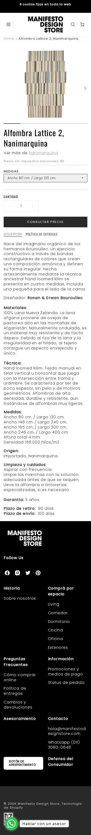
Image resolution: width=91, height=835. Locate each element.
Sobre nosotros (20, 598)
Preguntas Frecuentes (16, 661)
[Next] (85, 88)
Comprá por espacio (61, 591)
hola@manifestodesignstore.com (67, 731)
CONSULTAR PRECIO (45, 222)
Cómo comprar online (20, 677)
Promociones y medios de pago (65, 671)
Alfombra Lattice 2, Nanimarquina (48, 39)
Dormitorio (59, 621)
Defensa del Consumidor (61, 761)
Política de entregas (15, 691)
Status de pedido (66, 682)
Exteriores (58, 647)
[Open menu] (8, 24)
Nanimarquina (43, 153)
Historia (12, 588)
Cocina (55, 630)
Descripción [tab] (13, 234)
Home (9, 39)
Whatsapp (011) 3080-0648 (64, 744)
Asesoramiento (20, 718)
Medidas (11, 171)
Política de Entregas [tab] (42, 234)
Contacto (58, 718)
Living (54, 604)
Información (61, 659)
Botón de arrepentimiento (22, 763)
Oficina (55, 639)
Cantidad (11, 197)
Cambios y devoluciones (18, 704)
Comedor (58, 613)
